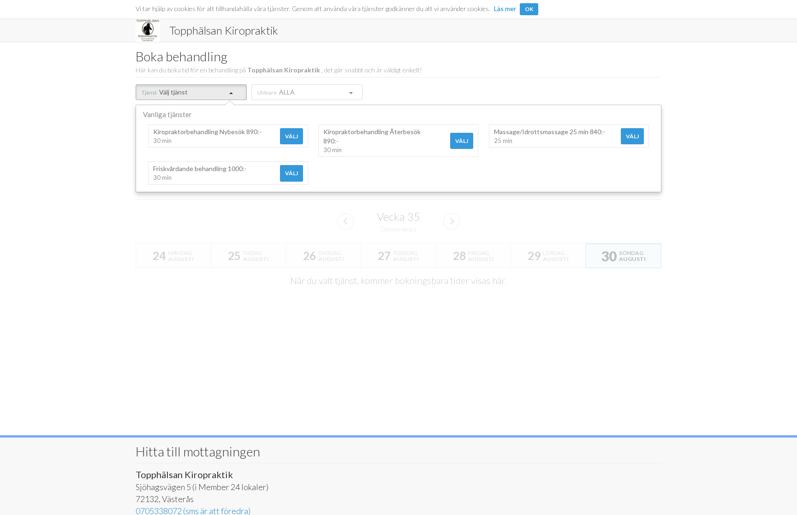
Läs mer (505, 8)
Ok (529, 9)
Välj (291, 136)
